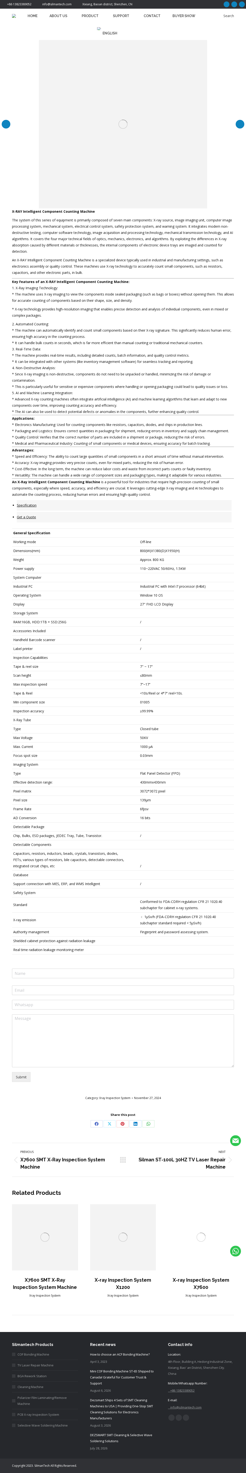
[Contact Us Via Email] (235, 1141)
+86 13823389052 (19, 4)
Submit (21, 1077)
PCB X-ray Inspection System (38, 1414)
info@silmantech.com (57, 4)
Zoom (45, 1237)
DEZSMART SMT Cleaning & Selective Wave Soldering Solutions (121, 1438)
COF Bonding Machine (33, 1354)
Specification (27, 505)
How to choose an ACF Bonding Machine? (120, 1354)
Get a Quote (26, 517)
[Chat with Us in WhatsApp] (235, 1252)
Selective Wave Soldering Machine (43, 1425)
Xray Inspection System (114, 1098)
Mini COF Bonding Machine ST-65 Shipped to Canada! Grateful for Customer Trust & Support (122, 1377)
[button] (6, 124)
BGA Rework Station (32, 1376)
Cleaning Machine (30, 1387)
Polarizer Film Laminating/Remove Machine (42, 1401)
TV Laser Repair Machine (36, 1365)
